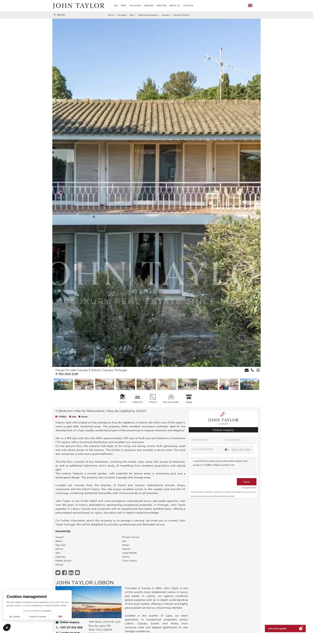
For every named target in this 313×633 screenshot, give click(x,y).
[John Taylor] (78, 5)
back (61, 14)
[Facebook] (65, 572)
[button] (7, 627)
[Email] (78, 572)
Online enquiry (69, 622)
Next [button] (251, 193)
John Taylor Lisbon (84, 582)
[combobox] (227, 449)
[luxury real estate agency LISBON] (88, 603)
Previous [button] (59, 193)
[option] (156, 193)
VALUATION (135, 5)
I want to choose (37, 616)
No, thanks (14, 616)
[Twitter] (58, 572)
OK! (60, 616)
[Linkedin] (71, 572)
